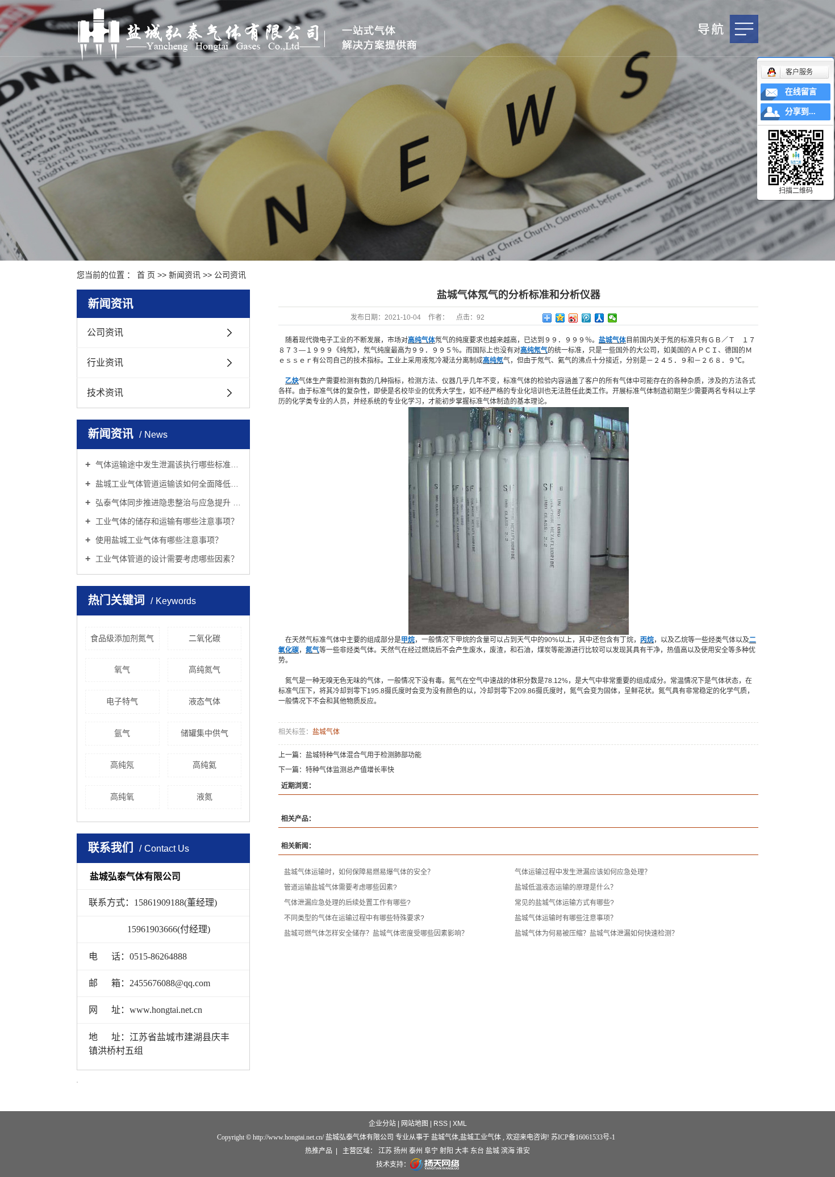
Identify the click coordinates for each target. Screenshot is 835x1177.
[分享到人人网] (599, 317)
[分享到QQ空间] (560, 317)
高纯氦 (204, 764)
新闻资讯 (185, 274)
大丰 (462, 1151)
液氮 (204, 796)
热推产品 (318, 1151)
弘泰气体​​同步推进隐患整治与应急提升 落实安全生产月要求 (167, 502)
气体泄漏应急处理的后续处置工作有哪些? (347, 903)
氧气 (122, 669)
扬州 (400, 1151)
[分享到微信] (612, 317)
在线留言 (801, 91)
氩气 (122, 733)
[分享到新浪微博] (573, 317)
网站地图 (415, 1124)
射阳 (446, 1151)
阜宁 (431, 1151)
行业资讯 (105, 362)
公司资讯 (230, 274)
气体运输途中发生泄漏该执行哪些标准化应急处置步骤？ (167, 464)
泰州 (416, 1151)
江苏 (385, 1151)
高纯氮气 (204, 669)
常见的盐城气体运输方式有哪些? (564, 903)
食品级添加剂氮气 (122, 638)
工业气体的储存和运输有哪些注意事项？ (166, 521)
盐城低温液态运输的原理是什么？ (566, 887)
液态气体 (204, 701)
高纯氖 (122, 764)
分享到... (800, 111)
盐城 (492, 1151)
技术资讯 (105, 392)
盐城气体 (326, 732)
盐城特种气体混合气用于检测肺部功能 (363, 755)
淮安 (523, 1151)
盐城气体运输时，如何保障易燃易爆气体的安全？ (359, 872)
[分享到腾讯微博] (586, 317)
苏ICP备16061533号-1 (583, 1137)
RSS (440, 1124)
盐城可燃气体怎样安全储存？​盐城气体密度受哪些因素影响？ (376, 933)
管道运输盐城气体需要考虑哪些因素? (340, 887)
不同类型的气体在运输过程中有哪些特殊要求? (354, 918)
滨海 (508, 1151)
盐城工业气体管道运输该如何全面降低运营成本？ (167, 483)
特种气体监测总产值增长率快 (350, 770)
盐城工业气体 (480, 1137)
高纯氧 (122, 796)
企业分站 (382, 1124)
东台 (477, 1151)
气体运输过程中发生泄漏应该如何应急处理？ (583, 872)
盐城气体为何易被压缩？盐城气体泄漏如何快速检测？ (596, 933)
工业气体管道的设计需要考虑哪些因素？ (166, 558)
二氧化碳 (204, 638)
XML (460, 1124)
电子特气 (122, 701)
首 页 (146, 274)
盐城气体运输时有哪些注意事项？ (566, 918)
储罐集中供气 (204, 733)
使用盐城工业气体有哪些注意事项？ (158, 539)
